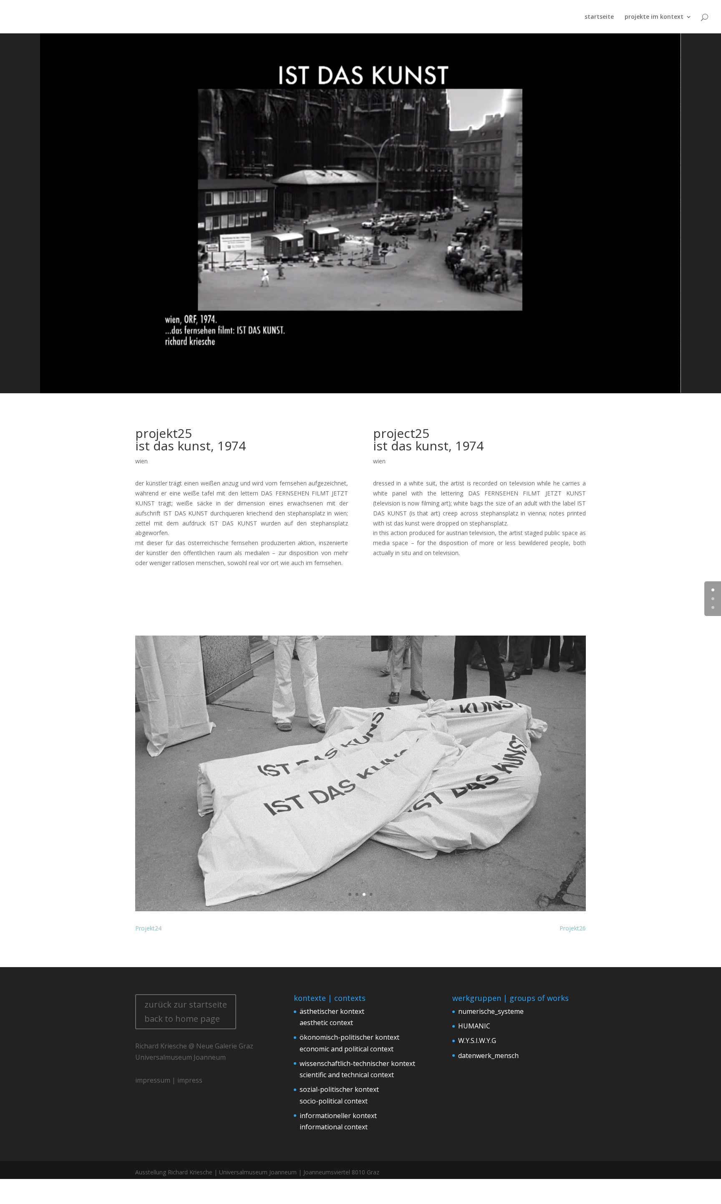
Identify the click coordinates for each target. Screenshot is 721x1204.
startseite (599, 17)
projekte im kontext (654, 17)
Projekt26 (573, 928)
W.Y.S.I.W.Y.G (477, 1040)
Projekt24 (148, 928)
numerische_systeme (491, 1011)
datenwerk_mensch (488, 1055)
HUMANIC (474, 1026)
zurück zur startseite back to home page (185, 1011)
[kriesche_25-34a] (360, 911)
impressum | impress (168, 1080)
